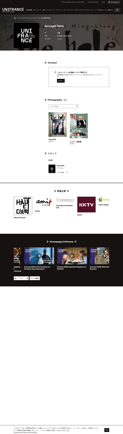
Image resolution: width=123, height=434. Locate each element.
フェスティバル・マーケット (54, 10)
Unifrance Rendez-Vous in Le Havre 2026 (72, 2)
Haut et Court (19, 218)
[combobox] (64, 106)
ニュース (39, 10)
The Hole (52, 139)
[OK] (107, 430)
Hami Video (103, 205)
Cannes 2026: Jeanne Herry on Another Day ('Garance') (27, 268)
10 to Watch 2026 (93, 2)
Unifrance (100, 10)
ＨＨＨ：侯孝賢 (75, 142)
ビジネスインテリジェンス (85, 10)
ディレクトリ (70, 10)
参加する (110, 10)
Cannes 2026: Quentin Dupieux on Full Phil (61, 268)
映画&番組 (29, 10)
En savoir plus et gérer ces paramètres (25, 432)
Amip (37, 211)
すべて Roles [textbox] (54, 106)
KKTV (79, 215)
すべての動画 (34, 278)
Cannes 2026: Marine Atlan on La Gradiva (93, 268)
